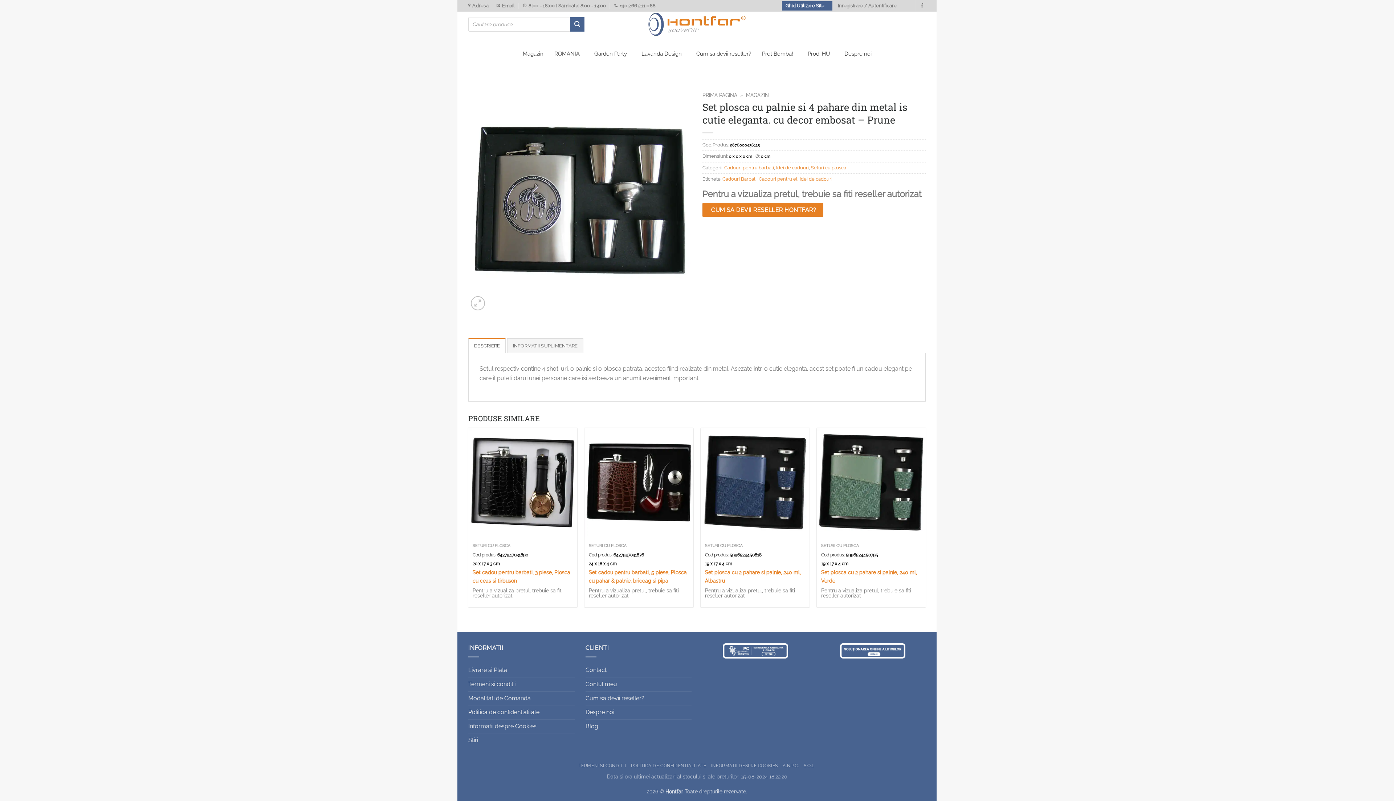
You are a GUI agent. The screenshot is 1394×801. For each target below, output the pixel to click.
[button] (478, 303)
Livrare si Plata (487, 670)
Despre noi (858, 54)
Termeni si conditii (491, 684)
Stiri (473, 740)
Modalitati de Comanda (499, 698)
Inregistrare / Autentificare (867, 5)
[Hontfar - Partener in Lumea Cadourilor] (697, 24)
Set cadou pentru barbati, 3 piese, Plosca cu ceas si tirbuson (521, 576)
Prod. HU (819, 54)
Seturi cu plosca (828, 167)
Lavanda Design (661, 54)
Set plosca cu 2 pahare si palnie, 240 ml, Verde (869, 576)
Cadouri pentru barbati (749, 167)
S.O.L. (810, 765)
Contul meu (601, 684)
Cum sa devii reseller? (723, 54)
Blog (592, 726)
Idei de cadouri (792, 167)
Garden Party (610, 54)
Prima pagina (719, 95)
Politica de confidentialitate (503, 712)
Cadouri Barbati (739, 179)
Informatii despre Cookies (502, 726)
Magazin (533, 54)
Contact (596, 670)
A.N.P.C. (791, 765)
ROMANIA (567, 54)
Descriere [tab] (487, 346)
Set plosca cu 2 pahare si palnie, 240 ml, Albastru (753, 576)
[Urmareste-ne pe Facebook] (922, 5)
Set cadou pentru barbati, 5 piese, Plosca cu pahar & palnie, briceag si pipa (638, 576)
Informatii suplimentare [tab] (545, 346)
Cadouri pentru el (778, 179)
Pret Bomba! (777, 54)
